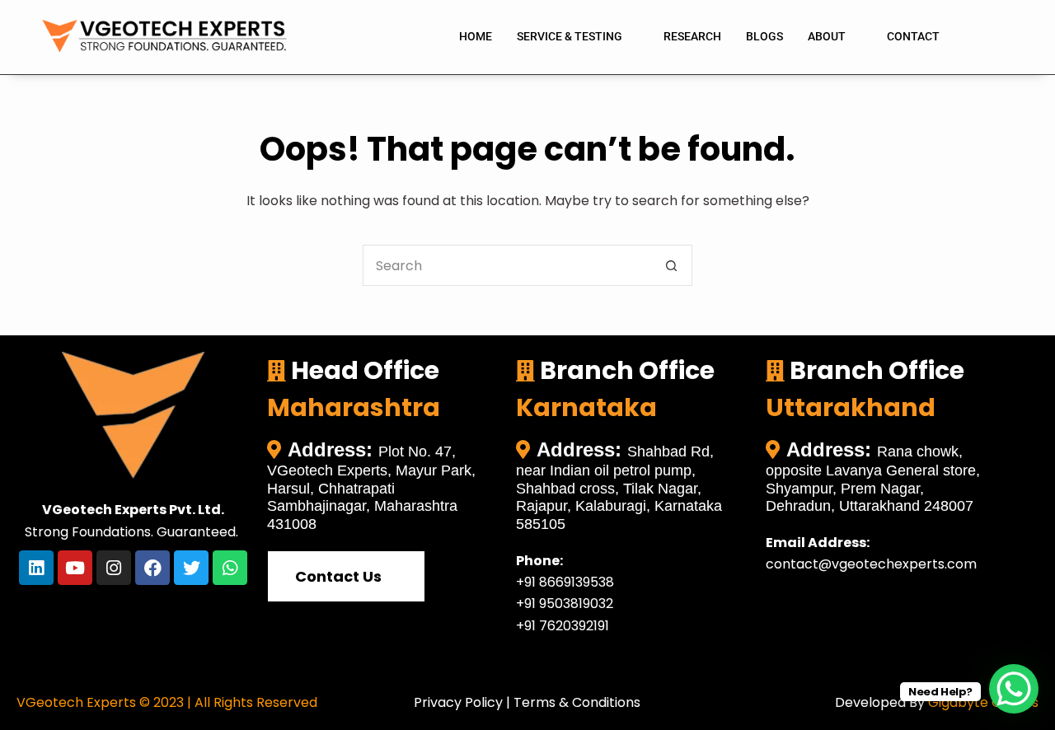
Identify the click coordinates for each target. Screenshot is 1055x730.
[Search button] (671, 265)
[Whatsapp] (230, 567)
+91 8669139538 (565, 582)
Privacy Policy (458, 702)
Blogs (764, 36)
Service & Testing (569, 36)
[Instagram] (113, 567)
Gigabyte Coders (983, 702)
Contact (913, 36)
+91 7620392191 (562, 625)
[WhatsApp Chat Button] (1014, 689)
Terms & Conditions (576, 702)
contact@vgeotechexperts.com (871, 564)
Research (692, 36)
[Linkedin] (36, 567)
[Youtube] (75, 567)
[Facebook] (152, 567)
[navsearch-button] (985, 37)
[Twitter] (191, 567)
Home (475, 36)
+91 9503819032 (564, 603)
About (827, 36)
